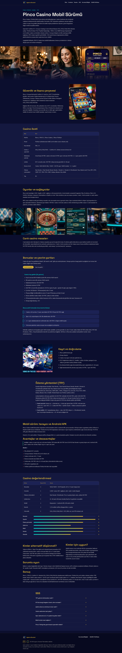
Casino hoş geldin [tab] (28, 267)
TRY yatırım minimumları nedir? (44, 598)
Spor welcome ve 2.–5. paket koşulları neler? (48, 616)
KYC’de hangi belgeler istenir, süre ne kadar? (48, 602)
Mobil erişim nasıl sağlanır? (43, 620)
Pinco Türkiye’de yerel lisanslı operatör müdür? (49, 624)
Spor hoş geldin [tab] (39, 267)
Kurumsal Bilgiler (86, 2)
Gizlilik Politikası (95, 2)
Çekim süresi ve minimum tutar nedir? (46, 607)
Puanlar (76, 2)
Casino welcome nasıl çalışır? (44, 611)
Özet (66, 2)
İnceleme (70, 2)
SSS (80, 2)
